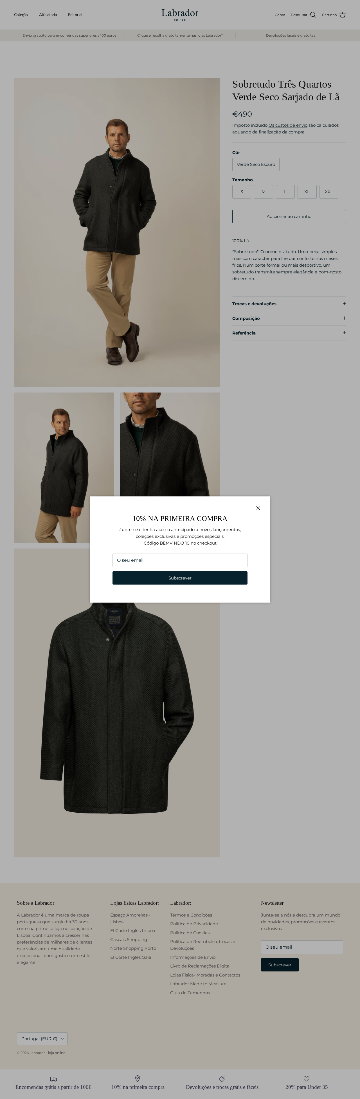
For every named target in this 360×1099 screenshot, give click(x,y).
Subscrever (180, 578)
